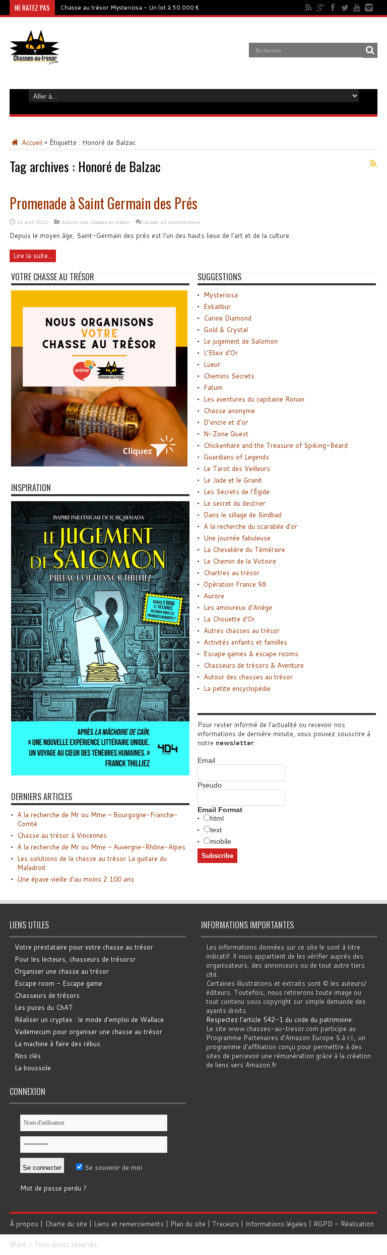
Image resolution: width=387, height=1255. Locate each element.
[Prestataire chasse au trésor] (99, 463)
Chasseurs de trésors (47, 995)
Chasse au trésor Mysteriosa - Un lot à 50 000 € (130, 7)
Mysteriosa (221, 294)
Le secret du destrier (235, 503)
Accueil (31, 142)
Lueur (212, 364)
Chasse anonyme (229, 410)
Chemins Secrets (229, 375)
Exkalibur (217, 306)
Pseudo (210, 785)
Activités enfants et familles (245, 642)
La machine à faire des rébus (57, 1043)
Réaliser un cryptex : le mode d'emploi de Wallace (89, 1019)
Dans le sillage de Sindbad (243, 514)
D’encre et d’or (226, 422)
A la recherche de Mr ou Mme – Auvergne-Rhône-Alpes (101, 846)
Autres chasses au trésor (242, 630)
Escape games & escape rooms (251, 653)
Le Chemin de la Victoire (240, 561)
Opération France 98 (235, 584)
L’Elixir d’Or (221, 352)
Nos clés (28, 1055)
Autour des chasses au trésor (95, 221)
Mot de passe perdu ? (53, 1188)
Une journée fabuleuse (237, 537)
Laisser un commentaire (171, 221)
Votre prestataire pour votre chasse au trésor (84, 947)
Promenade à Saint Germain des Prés (104, 203)
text (216, 830)
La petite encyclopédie (237, 688)
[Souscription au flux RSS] (373, 164)
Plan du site (188, 1223)
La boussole (33, 1067)
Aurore (214, 595)
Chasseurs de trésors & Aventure (254, 665)
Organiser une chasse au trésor (62, 971)
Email (206, 760)
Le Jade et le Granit (233, 480)
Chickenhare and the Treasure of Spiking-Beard (276, 445)
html (217, 818)
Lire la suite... (32, 255)
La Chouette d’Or (229, 618)
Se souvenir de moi (112, 1167)
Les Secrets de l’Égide (237, 491)
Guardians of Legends (236, 456)
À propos (24, 1223)
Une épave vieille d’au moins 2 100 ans (75, 879)
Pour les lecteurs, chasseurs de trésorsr (75, 959)
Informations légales (276, 1223)
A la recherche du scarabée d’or (250, 526)
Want (18, 1244)
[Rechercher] (369, 50)
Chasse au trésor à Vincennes (62, 835)
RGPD (323, 1223)
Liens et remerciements (129, 1223)
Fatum (213, 387)
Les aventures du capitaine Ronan (254, 399)
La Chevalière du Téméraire (244, 549)
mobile (220, 841)
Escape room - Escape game (58, 983)
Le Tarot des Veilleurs (237, 468)
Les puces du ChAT (44, 1007)
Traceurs (225, 1223)
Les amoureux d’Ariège (238, 607)
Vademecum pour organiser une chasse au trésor (88, 1031)
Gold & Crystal (226, 329)
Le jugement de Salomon (241, 341)
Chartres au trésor (232, 572)
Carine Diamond (227, 318)
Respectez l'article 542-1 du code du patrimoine (279, 1019)
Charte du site (66, 1223)
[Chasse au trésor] (35, 57)
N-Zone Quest (226, 433)
